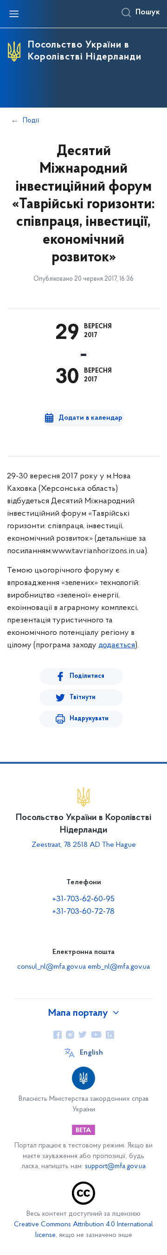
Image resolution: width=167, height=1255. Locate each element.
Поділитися (87, 676)
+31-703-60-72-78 (83, 912)
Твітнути (83, 697)
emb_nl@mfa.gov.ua (119, 967)
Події (31, 120)
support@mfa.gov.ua (115, 1166)
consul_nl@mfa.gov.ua (51, 967)
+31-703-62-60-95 (83, 899)
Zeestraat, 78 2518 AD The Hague (84, 845)
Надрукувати (89, 718)
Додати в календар (90, 418)
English (91, 1052)
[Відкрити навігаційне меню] (14, 13)
